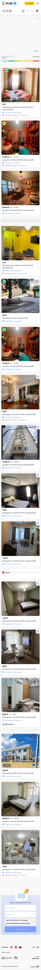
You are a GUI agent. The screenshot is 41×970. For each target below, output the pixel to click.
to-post (30, 3)
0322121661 (35, 958)
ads (36, 18)
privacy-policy (6, 952)
